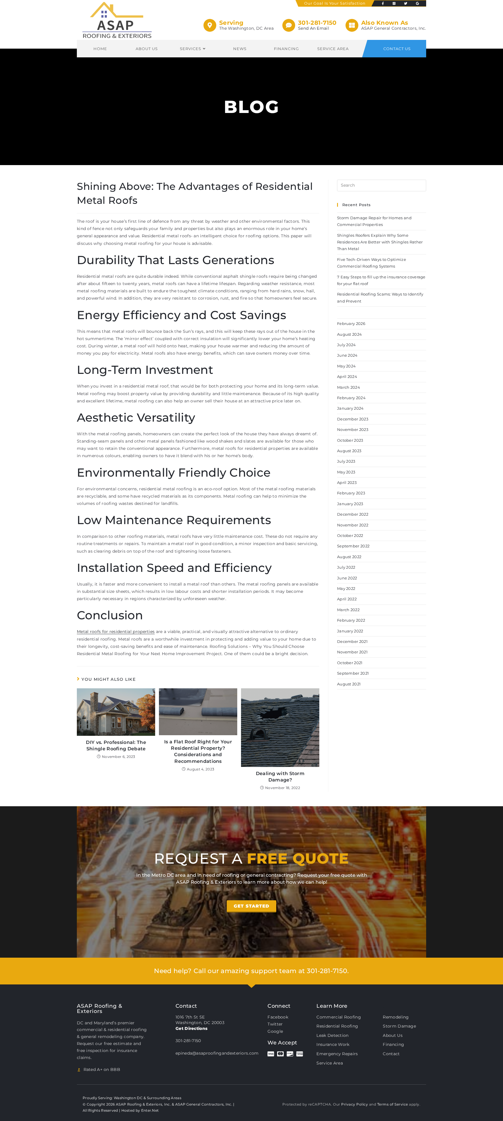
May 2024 (346, 366)
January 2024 (350, 408)
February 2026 (351, 323)
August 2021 (349, 684)
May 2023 (346, 472)
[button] (251, 906)
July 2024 (346, 344)
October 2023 (350, 440)
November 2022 (352, 525)
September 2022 (353, 546)
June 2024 (347, 355)
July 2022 (346, 567)
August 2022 (349, 556)
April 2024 (347, 376)
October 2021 (350, 662)
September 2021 (353, 673)
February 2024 (351, 397)
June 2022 (347, 578)
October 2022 (350, 535)
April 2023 (347, 482)
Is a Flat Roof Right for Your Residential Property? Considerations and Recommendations (198, 751)
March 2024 (348, 387)
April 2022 (347, 599)
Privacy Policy (354, 1104)
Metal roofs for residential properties (116, 631)
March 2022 (348, 609)
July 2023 (346, 461)
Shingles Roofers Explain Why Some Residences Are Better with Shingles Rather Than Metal (380, 242)
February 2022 (351, 620)
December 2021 (352, 641)
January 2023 (350, 503)
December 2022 (352, 514)
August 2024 (349, 334)
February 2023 (351, 493)
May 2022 (346, 588)
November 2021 (352, 652)
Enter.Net (150, 1110)
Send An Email (313, 28)
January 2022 (350, 631)
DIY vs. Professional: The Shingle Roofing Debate (116, 746)
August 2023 (349, 450)
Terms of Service (392, 1104)
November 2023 (352, 429)
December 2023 (352, 419)
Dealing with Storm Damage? (280, 777)
